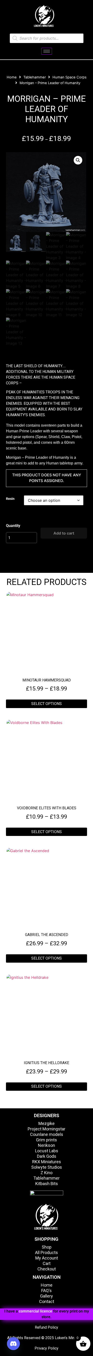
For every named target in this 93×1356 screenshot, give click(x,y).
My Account (46, 1257)
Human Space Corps (69, 77)
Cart (47, 1263)
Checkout (46, 1268)
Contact (46, 1301)
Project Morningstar (46, 1128)
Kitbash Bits (46, 1183)
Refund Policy (46, 1327)
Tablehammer (34, 77)
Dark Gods (46, 1156)
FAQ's (46, 1290)
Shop (47, 1247)
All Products (46, 1252)
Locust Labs (46, 1150)
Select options (46, 703)
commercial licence (35, 1311)
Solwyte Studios (46, 1167)
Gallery (46, 1295)
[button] (78, 160)
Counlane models (46, 1134)
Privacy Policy (46, 1348)
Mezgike (46, 1123)
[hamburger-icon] (46, 51)
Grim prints (46, 1139)
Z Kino (46, 1172)
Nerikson (46, 1145)
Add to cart (63, 533)
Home (12, 77)
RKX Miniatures (46, 1161)
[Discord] (13, 1343)
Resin (10, 499)
